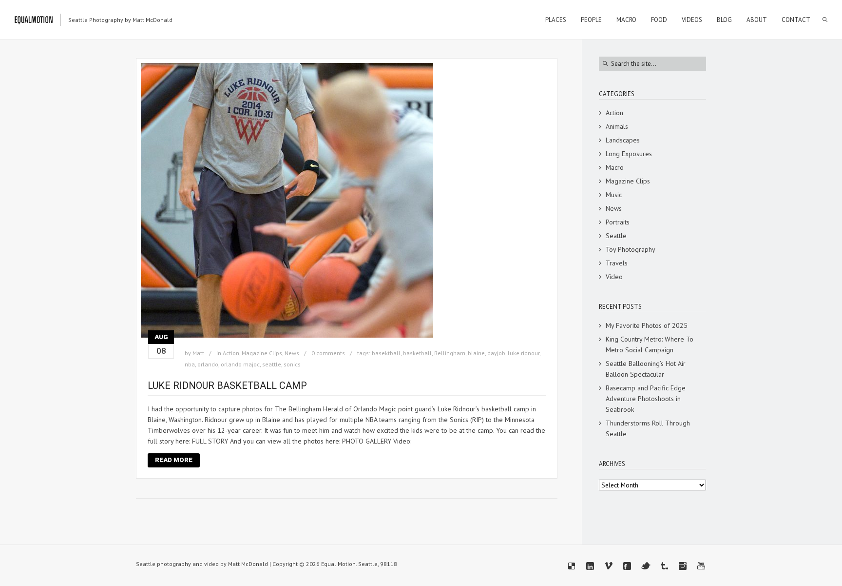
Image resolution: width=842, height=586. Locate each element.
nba (190, 364)
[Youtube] (701, 566)
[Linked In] (590, 566)
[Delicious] (571, 566)
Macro (615, 167)
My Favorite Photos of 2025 (647, 325)
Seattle (616, 235)
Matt (198, 353)
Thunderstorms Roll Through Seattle (648, 428)
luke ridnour (523, 353)
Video (614, 276)
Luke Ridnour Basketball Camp (227, 385)
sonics (292, 364)
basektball (386, 353)
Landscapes (623, 140)
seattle (271, 364)
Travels (617, 263)
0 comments (328, 353)
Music (614, 194)
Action (231, 353)
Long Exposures (629, 153)
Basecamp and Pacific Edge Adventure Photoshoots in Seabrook (646, 399)
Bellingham (449, 353)
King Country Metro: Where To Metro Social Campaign (649, 344)
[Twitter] (646, 566)
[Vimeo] (608, 566)
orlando (207, 364)
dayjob (496, 353)
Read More (173, 460)
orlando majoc (240, 364)
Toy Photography (630, 249)
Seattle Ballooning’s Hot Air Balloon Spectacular (646, 369)
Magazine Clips (262, 353)
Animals (617, 126)
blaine (476, 353)
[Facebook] (627, 566)
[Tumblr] (664, 566)
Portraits (618, 222)
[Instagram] (683, 566)
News (292, 353)
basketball (417, 353)
